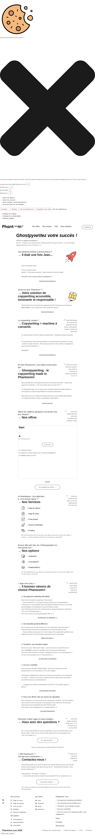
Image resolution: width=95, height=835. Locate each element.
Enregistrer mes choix (43, 209)
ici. (37, 574)
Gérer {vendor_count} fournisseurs (14, 202)
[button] (47, 108)
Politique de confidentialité (12, 216)
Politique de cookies (9, 214)
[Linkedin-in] (3, 800)
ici (61, 537)
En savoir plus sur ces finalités (13, 204)
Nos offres (36, 226)
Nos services (47, 226)
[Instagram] (3, 803)
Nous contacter (66, 226)
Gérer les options (9, 198)
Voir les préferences (27, 209)
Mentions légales (8, 218)
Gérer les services (9, 200)
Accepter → (5, 209)
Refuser (14, 209)
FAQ (56, 226)
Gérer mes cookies (7, 833)
